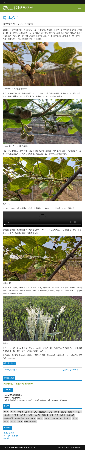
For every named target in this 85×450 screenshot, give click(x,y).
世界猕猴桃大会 (31, 412)
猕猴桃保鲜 (8, 418)
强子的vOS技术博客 (11, 436)
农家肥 (71, 412)
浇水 (37, 415)
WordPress (69, 447)
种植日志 (30, 24)
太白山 (7, 415)
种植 (75, 418)
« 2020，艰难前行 (10, 370)
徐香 (23, 415)
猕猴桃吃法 (19, 418)
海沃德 (45, 415)
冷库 (78, 412)
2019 (12, 412)
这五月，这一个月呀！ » (72, 370)
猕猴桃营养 (30, 418)
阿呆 (21, 24)
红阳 (12, 421)
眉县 (47, 418)
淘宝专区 (54, 415)
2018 (6, 412)
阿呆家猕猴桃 (30, 421)
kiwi (20, 412)
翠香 (19, 421)
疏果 (4, 363)
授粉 (30, 415)
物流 (62, 415)
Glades (77, 447)
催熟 (63, 412)
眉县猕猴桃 (11, 363)
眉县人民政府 (9, 433)
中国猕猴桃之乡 (45, 412)
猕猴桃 (70, 415)
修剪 (56, 412)
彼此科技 (7, 438)
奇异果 (15, 415)
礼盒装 (67, 418)
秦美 (6, 421)
